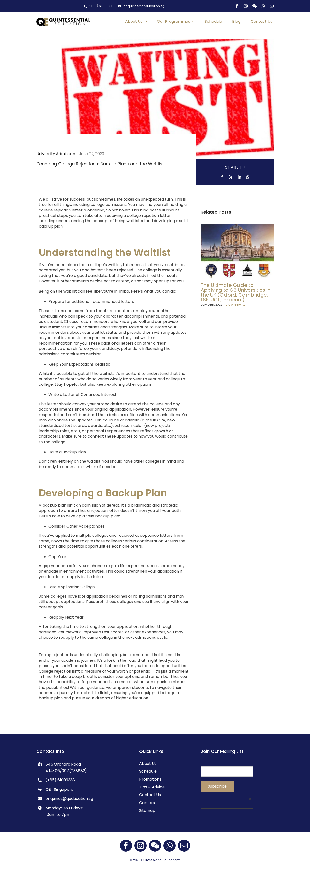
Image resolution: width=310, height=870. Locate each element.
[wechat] (254, 6)
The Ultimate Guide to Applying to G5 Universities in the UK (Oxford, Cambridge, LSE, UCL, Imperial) (236, 292)
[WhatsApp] (248, 176)
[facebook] (237, 6)
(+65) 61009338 (60, 780)
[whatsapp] (263, 6)
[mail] (272, 6)
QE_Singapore (59, 789)
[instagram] (246, 6)
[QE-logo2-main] (63, 19)
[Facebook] (222, 176)
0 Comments (235, 305)
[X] (230, 176)
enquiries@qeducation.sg (69, 798)
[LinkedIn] (239, 176)
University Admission (55, 154)
